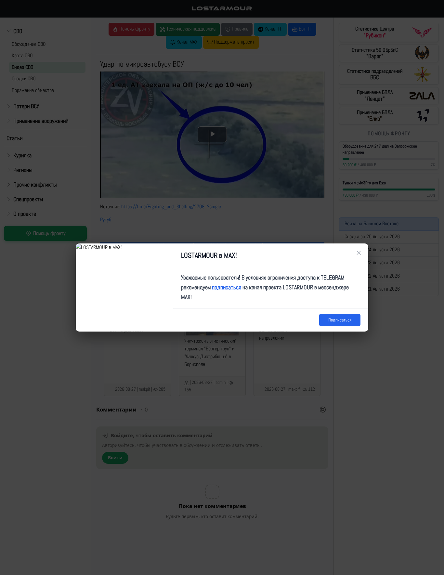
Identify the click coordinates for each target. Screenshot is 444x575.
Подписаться (339, 320)
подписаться (226, 287)
